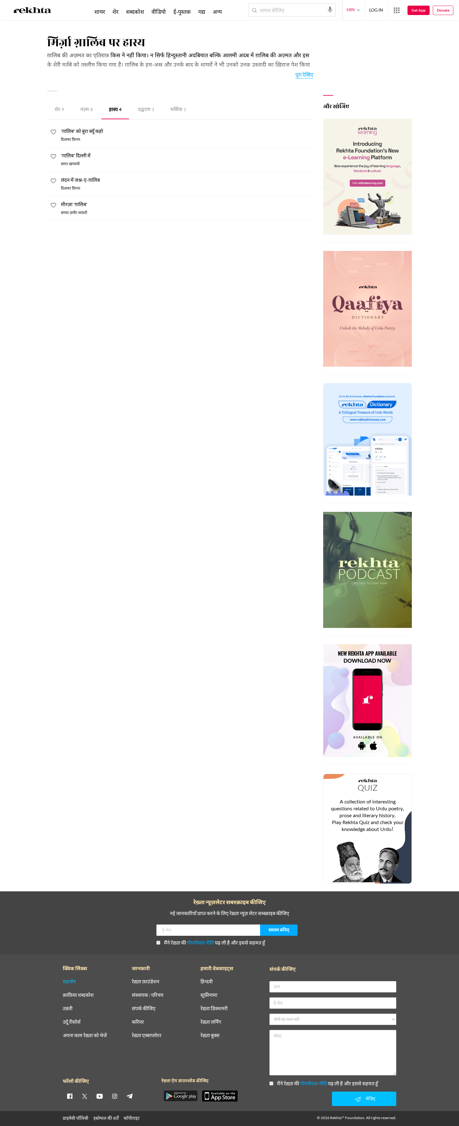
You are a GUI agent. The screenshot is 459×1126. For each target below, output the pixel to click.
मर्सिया (178, 110)
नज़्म (86, 110)
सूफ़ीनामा (208, 995)
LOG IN (376, 10)
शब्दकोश (135, 11)
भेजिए (370, 1098)
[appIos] (220, 1096)
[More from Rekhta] (396, 10)
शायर (99, 11)
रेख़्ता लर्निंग (210, 1022)
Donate (443, 10)
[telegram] (130, 1096)
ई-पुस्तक (182, 11)
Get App (419, 10)
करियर (138, 1022)
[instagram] (115, 1096)
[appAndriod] (180, 1096)
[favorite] (53, 133)
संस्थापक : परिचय (147, 995)
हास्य (115, 110)
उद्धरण (146, 110)
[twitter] (85, 1096)
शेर (59, 110)
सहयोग (69, 981)
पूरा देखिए (304, 74)
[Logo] (32, 11)
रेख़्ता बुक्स (210, 1035)
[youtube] (100, 1096)
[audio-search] (330, 9)
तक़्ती (67, 1008)
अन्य (217, 11)
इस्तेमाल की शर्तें (106, 1118)
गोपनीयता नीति (200, 942)
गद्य (201, 11)
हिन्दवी (206, 981)
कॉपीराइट (132, 1118)
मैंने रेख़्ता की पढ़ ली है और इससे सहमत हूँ (214, 942)
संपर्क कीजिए (143, 1008)
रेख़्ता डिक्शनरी (214, 1008)
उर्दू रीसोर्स (72, 1022)
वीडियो (158, 11)
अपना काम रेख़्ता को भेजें (85, 1035)
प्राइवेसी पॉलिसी (75, 1118)
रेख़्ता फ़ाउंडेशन (145, 981)
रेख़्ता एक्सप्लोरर (146, 1035)
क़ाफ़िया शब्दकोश (78, 995)
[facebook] (70, 1096)
